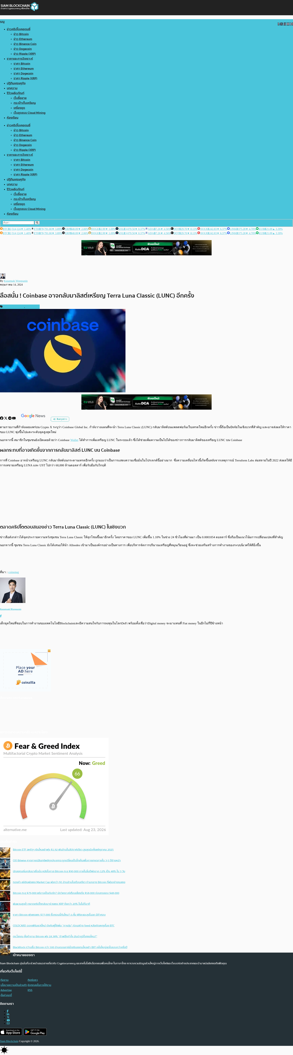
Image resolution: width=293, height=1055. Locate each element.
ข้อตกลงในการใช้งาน (39, 985)
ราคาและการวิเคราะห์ (20, 58)
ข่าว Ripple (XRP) (25, 53)
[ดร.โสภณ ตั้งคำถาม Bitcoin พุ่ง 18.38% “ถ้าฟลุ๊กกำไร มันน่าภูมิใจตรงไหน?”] (5, 939)
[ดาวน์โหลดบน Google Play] (35, 1032)
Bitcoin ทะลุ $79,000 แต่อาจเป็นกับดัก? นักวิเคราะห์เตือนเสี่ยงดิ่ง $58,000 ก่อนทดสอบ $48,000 (66, 893)
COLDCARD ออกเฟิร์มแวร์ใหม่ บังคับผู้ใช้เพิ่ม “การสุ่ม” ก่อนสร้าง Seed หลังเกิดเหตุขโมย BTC (63, 925)
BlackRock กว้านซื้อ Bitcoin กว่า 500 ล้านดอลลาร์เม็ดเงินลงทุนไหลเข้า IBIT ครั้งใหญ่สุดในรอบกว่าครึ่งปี (70, 947)
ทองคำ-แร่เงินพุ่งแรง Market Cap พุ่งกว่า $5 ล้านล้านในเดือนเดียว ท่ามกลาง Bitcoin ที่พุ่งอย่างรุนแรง (69, 882)
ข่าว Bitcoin (21, 34)
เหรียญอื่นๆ (32, 307)
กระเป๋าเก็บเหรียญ (25, 103)
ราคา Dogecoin (23, 73)
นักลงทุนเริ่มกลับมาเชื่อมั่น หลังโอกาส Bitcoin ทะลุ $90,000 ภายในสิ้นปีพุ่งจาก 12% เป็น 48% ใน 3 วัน (69, 871)
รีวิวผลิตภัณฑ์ (15, 93)
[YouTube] (14, 418)
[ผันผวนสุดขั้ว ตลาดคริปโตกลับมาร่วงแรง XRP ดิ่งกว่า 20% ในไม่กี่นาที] (5, 907)
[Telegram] (10, 418)
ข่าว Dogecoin (23, 48)
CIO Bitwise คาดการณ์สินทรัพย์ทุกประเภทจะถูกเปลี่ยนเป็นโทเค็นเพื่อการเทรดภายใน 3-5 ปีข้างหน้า (67, 860)
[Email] (8, 1023)
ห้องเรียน (12, 117)
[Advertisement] (146, 495)
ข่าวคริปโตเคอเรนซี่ (18, 29)
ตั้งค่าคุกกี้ (6, 995)
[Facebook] (2, 418)
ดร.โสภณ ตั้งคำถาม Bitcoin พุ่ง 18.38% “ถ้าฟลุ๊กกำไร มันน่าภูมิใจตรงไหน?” (55, 936)
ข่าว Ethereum (23, 39)
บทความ (12, 88)
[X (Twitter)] (8, 1017)
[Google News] (33, 418)
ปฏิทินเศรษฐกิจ (16, 83)
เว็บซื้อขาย (20, 98)
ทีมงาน (4, 980)
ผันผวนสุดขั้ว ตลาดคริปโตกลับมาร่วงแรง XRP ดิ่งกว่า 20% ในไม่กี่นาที (51, 904)
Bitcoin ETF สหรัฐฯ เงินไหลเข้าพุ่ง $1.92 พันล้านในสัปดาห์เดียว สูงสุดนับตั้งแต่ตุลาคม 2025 (63, 849)
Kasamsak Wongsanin (16, 280)
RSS (30, 990)
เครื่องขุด (19, 107)
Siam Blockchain (9, 1041)
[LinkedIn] (8, 1014)
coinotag (13, 572)
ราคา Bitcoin (22, 63)
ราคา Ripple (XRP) (25, 78)
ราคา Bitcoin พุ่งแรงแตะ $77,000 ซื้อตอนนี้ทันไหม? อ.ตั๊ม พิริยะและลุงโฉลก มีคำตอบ (59, 915)
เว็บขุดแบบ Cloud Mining (29, 112)
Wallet (74, 440)
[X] (6, 418)
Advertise (6, 990)
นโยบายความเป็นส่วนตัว (14, 985)
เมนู (2, 21)
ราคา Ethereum (24, 68)
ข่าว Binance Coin (25, 44)
